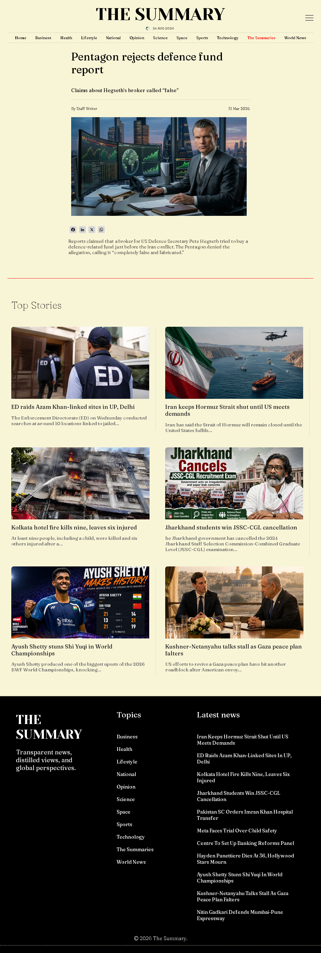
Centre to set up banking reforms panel (245, 843)
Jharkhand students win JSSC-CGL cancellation (238, 796)
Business (43, 37)
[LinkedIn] (82, 229)
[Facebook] (73, 229)
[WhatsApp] (101, 229)
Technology (228, 37)
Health (66, 37)
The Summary (160, 14)
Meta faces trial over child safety (237, 830)
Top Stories (36, 305)
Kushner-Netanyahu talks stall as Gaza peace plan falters (242, 896)
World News (295, 37)
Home (20, 37)
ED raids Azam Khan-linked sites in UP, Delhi (244, 758)
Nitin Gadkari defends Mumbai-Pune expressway (240, 915)
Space (181, 37)
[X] (92, 229)
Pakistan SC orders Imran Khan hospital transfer (245, 815)
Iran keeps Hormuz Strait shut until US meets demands (242, 739)
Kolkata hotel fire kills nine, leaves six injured (243, 777)
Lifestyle (89, 37)
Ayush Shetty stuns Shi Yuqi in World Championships (239, 877)
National (113, 37)
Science (160, 37)
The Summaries (261, 37)
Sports (202, 37)
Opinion (136, 37)
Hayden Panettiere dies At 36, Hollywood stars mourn (245, 858)
